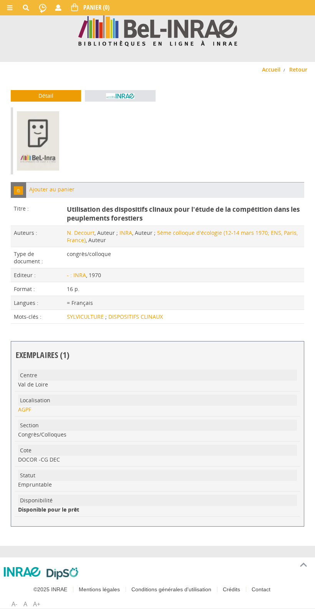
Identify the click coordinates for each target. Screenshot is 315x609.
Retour (298, 69)
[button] (18, 190)
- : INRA (76, 275)
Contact (261, 589)
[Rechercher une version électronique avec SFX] (120, 96)
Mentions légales (99, 589)
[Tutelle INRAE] (22, 572)
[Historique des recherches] (42, 7)
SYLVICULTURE (86, 316)
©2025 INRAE (50, 589)
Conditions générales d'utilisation (171, 589)
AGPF (24, 409)
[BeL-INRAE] (157, 30)
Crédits (231, 589)
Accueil (271, 69)
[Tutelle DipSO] (62, 573)
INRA (125, 232)
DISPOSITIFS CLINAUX (135, 316)
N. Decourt (80, 232)
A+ (36, 604)
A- (14, 604)
